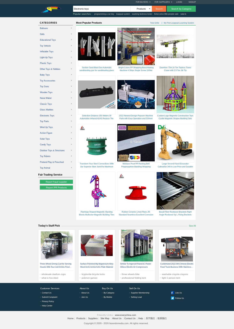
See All (192, 225)
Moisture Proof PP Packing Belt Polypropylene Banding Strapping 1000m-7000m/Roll (136, 167)
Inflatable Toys (46, 51)
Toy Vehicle (45, 46)
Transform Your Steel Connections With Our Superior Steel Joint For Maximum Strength (97, 167)
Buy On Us (107, 288)
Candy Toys (45, 144)
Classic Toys (46, 104)
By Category (109, 293)
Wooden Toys (46, 92)
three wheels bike (130, 274)
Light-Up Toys (46, 57)
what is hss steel (50, 278)
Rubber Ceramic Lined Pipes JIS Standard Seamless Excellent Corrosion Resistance (136, 215)
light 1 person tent (171, 278)
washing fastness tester (142, 14)
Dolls (42, 34)
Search (159, 8)
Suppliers (93, 318)
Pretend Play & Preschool (52, 162)
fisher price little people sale (166, 14)
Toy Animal (45, 168)
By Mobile (108, 297)
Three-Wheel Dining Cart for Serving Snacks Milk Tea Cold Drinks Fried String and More (55, 266)
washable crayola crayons (175, 274)
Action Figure (46, 133)
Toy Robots (45, 156)
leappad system (123, 14)
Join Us (84, 297)
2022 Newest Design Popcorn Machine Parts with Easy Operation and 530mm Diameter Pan (136, 119)
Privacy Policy (48, 301)
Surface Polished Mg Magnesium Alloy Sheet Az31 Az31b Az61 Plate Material (96, 265)
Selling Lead (136, 297)
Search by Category (181, 8)
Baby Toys (45, 75)
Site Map (104, 318)
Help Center (47, 306)
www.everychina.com (125, 315)
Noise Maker (46, 98)
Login (179, 2)
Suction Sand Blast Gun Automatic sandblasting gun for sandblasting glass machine (96, 70)
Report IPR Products (56, 187)
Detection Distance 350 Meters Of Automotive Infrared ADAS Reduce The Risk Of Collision (96, 119)
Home (70, 318)
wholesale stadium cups (54, 274)
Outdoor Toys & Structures (52, 150)
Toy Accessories (47, 81)
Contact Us (46, 293)
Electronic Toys (47, 115)
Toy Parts (44, 121)
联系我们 (162, 318)
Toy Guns (44, 86)
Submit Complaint (49, 297)
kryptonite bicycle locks (93, 274)
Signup (192, 2)
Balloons (44, 28)
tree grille (154, 23)
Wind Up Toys (46, 127)
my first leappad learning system (179, 23)
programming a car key (104, 14)
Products (80, 318)
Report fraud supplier (56, 182)
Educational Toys (48, 40)
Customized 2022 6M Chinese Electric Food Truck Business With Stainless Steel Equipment (176, 266)
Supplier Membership (140, 293)
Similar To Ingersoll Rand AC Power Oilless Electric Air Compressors (135, 265)
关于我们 (150, 318)
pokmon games (89, 278)
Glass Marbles (46, 109)
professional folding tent (134, 278)
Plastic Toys (45, 63)
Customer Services (49, 288)
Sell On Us (134, 288)
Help (140, 318)
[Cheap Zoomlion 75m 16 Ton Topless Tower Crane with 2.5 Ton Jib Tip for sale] (175, 64)
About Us (84, 288)
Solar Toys (45, 139)
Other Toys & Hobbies (50, 69)
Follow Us (179, 298)
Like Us (178, 293)
